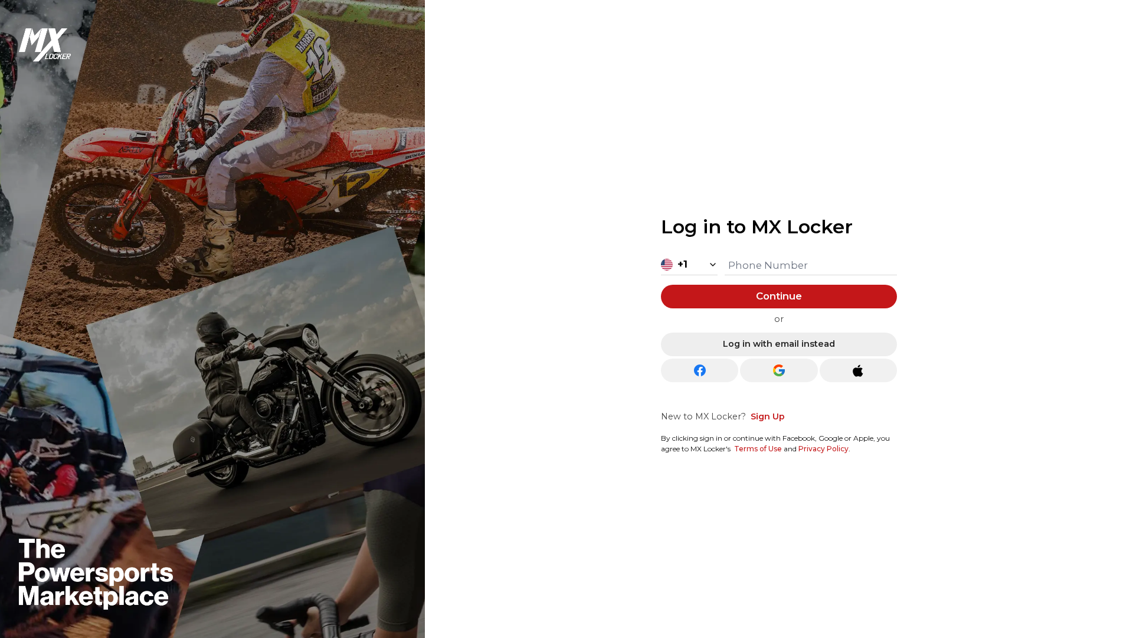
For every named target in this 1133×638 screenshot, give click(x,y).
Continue (779, 296)
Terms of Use (758, 448)
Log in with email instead (779, 343)
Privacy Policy (823, 448)
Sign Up (768, 416)
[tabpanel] (779, 331)
